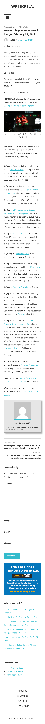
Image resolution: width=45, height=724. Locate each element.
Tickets (21, 314)
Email (7, 531)
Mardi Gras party (17, 169)
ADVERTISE (22, 700)
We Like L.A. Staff (25, 39)
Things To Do (24, 27)
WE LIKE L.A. (22, 6)
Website (7, 543)
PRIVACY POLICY (22, 705)
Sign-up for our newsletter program (19, 105)
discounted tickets (11, 348)
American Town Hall (21, 287)
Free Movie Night (33, 266)
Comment (8, 483)
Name (7, 520)
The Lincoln (17, 233)
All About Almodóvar (29, 364)
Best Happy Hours (14, 674)
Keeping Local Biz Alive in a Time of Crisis (21, 617)
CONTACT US (22, 695)
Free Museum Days (15, 667)
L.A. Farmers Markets (15, 671)
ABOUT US (22, 690)
